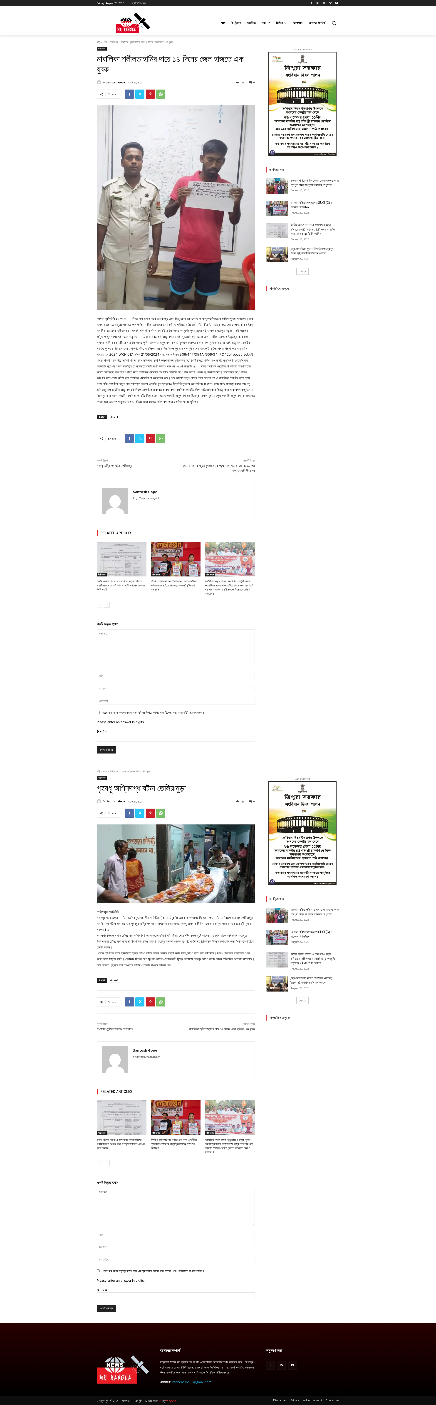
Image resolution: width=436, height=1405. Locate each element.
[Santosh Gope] (100, 82)
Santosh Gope (115, 82)
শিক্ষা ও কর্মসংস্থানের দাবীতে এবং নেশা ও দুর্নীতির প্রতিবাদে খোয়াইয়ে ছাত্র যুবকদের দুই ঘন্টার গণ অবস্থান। (174, 585)
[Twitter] (324, 3)
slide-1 (114, 417)
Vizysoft (171, 1401)
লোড (301, 271)
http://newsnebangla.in (146, 498)
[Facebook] (311, 3)
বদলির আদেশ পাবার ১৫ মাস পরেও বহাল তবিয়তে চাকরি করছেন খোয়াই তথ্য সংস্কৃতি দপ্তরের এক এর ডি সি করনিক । (121, 585)
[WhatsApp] (160, 94)
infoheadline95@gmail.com (191, 1382)
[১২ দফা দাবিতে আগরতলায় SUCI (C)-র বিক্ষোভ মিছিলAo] (277, 208)
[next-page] (107, 605)
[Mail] (281, 1365)
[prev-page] (99, 605)
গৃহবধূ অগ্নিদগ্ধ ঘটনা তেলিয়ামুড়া (115, 466)
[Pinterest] (150, 94)
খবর (105, 42)
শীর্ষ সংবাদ (114, 42)
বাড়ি (98, 42)
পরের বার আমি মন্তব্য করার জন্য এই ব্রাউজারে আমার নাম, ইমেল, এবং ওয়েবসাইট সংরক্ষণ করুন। (153, 712)
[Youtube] (336, 3)
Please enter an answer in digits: (121, 722)
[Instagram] (317, 3)
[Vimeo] (330, 3)
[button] (333, 22)
